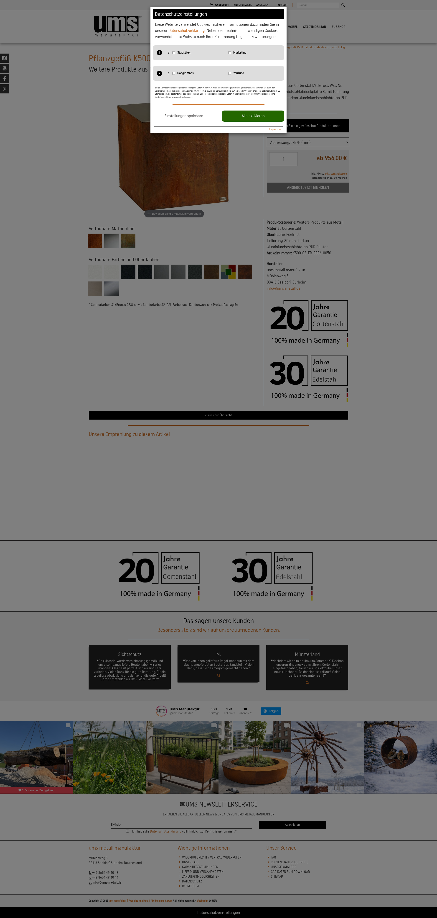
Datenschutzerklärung (186, 30)
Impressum (275, 129)
